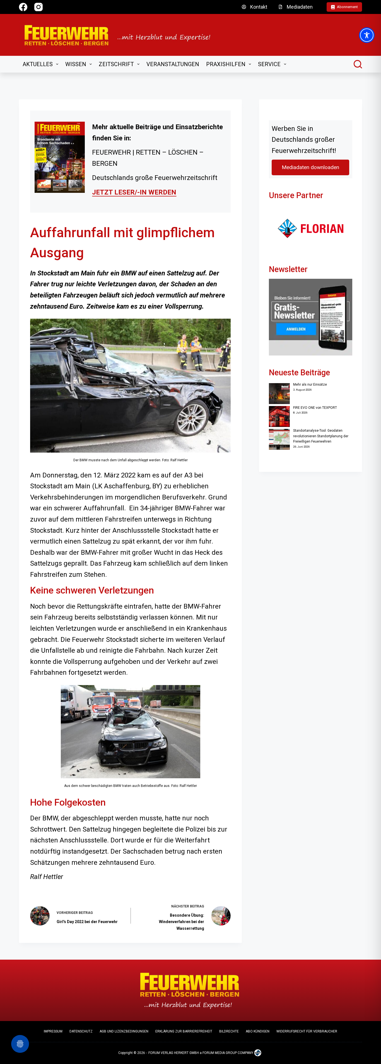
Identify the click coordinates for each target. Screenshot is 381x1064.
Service (269, 64)
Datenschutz (81, 1031)
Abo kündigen (257, 1031)
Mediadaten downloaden (310, 167)
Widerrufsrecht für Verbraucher (306, 1031)
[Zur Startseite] (121, 35)
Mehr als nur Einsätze (310, 384)
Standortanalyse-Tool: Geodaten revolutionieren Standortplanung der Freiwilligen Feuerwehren (320, 436)
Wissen (75, 64)
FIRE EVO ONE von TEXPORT (315, 408)
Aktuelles (38, 64)
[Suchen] (358, 64)
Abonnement (347, 7)
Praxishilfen (225, 64)
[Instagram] (38, 7)
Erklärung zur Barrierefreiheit (183, 1031)
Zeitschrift (116, 64)
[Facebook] (23, 7)
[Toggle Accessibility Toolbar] (367, 35)
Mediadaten (300, 7)
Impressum (53, 1031)
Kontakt (258, 7)
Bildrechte (229, 1031)
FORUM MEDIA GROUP (219, 1053)
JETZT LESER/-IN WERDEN (134, 192)
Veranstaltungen (172, 64)
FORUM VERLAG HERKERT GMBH (173, 1053)
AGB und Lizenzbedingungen (124, 1031)
